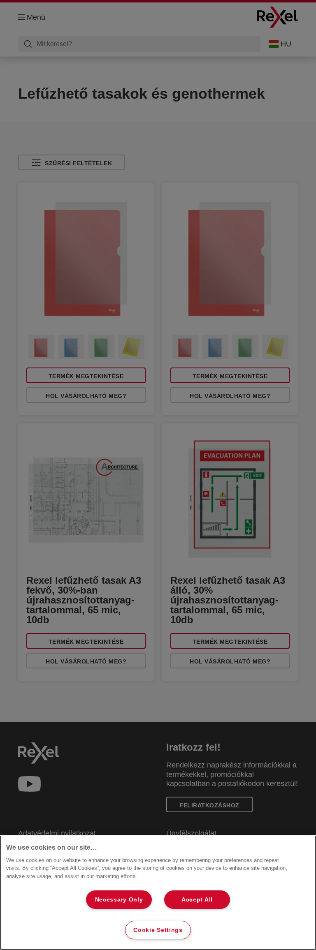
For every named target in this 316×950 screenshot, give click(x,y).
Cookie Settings (158, 930)
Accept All (197, 899)
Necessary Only (119, 899)
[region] (158, 892)
